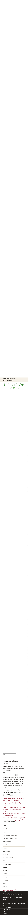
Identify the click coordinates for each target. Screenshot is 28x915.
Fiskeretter (5, 861)
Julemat (5, 867)
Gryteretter (6, 851)
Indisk (4, 874)
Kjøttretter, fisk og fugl (9, 838)
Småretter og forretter (9, 835)
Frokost (5, 845)
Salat (4, 848)
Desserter (5, 832)
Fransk (4, 883)
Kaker (4, 829)
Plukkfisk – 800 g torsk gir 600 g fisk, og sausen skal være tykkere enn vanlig (14, 809)
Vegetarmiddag (7, 841)
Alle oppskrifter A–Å (9, 378)
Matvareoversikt (8, 380)
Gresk (4, 886)
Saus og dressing (7, 857)
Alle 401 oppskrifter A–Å (9, 890)
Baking (4, 825)
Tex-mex (5, 877)
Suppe (4, 854)
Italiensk (5, 870)
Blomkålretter (6, 864)
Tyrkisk (5, 880)
